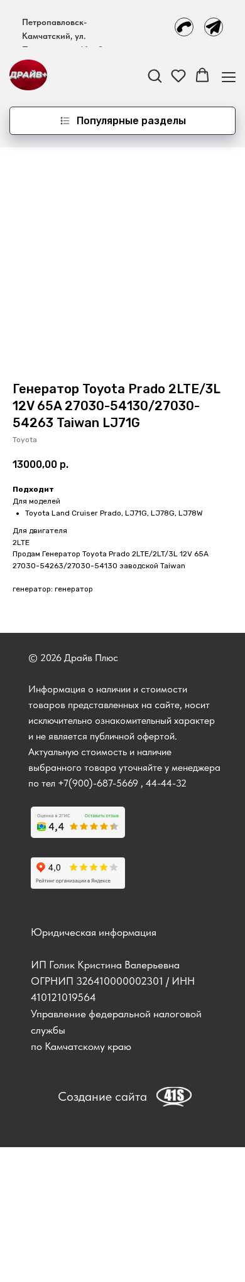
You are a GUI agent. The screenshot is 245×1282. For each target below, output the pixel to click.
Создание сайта (102, 1096)
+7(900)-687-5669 (98, 783)
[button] (154, 75)
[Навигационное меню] (229, 76)
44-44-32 (166, 783)
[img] (184, 27)
